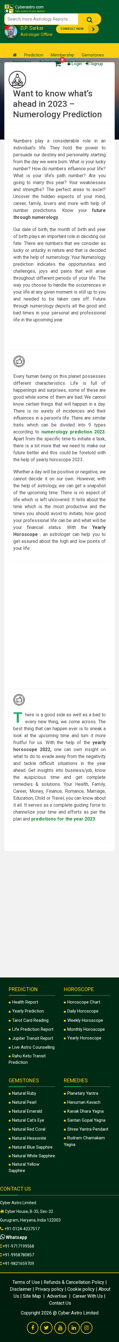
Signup (96, 63)
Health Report (25, 1002)
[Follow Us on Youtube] (60, 1328)
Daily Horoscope (82, 1011)
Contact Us (60, 1303)
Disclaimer (20, 1289)
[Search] (89, 19)
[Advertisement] (59, 625)
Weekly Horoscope (85, 1020)
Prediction (33, 55)
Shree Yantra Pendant (87, 1129)
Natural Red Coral (28, 1129)
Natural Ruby (24, 1093)
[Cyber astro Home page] (15, 55)
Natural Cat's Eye (28, 1120)
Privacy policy (49, 1289)
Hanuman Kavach (84, 1102)
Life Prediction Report (32, 1029)
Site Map (32, 1296)
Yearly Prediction (28, 1011)
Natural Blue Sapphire (32, 1147)
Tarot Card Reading (30, 1020)
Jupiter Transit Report (32, 1038)
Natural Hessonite (29, 1138)
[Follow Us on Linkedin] (74, 1328)
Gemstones (93, 55)
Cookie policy (81, 1289)
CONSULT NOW (72, 29)
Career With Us (87, 1296)
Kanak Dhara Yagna (85, 1111)
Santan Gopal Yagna (86, 1120)
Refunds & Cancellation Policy (74, 1282)
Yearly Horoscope (84, 1038)
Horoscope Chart (83, 1002)
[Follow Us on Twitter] (46, 1328)
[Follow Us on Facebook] (32, 1328)
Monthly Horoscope (86, 1029)
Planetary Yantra (82, 1093)
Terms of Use (26, 1282)
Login (76, 63)
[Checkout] (56, 63)
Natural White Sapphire (33, 1155)
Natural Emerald (27, 1111)
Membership (62, 55)
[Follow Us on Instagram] (86, 1328)
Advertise (57, 1296)
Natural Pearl (24, 1102)
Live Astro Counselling (33, 1047)
